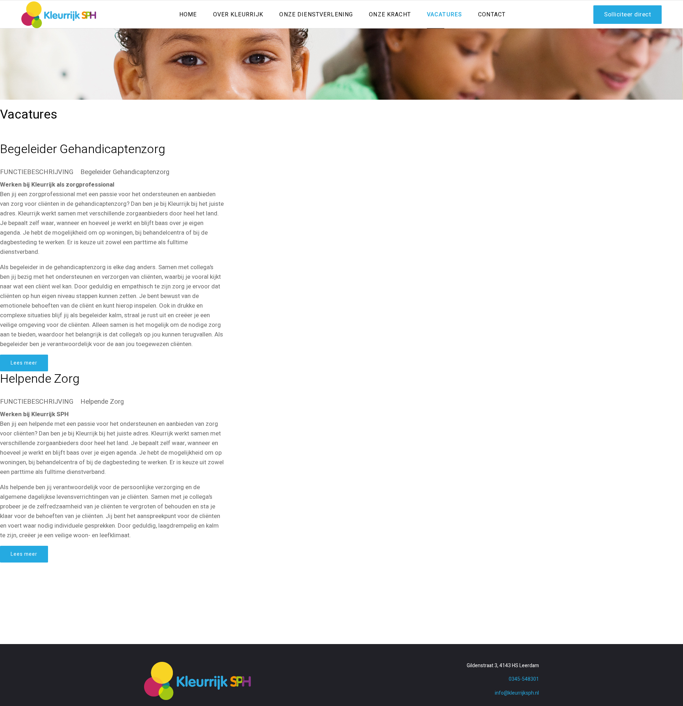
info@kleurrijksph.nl (517, 693)
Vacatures (444, 14)
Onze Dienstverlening (316, 14)
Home (188, 14)
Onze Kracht (390, 14)
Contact (491, 14)
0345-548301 (524, 679)
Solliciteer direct (627, 14)
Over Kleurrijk (238, 14)
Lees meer (24, 363)
